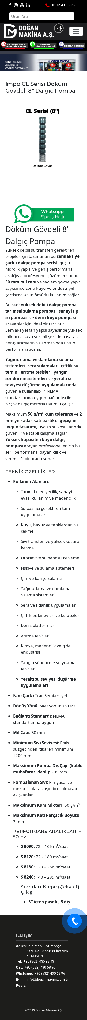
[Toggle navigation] (76, 31)
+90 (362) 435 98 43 (35, 961)
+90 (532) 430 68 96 (35, 967)
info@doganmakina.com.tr (42, 985)
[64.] (29, 31)
